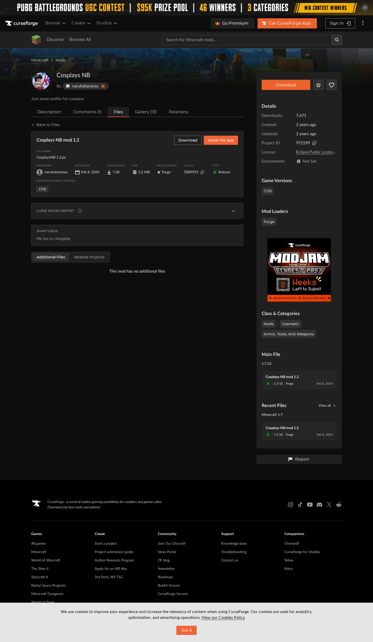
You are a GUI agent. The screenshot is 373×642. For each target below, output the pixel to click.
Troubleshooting (233, 552)
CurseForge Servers (173, 594)
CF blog (164, 560)
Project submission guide (114, 552)
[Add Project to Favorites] (318, 85)
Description (49, 111)
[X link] (329, 505)
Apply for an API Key (111, 569)
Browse (52, 23)
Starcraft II (39, 577)
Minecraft (39, 60)
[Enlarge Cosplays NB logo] (40, 81)
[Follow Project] (332, 85)
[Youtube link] (310, 505)
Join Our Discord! (171, 543)
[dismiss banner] (365, 8)
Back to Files (48, 124)
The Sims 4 (39, 569)
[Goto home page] (22, 23)
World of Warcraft (45, 560)
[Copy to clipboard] (314, 143)
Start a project (106, 543)
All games (38, 543)
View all (324, 406)
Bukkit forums (169, 585)
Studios (104, 23)
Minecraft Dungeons (47, 594)
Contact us (229, 560)
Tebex (288, 560)
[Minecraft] (36, 40)
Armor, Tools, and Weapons (289, 334)
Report (302, 459)
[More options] (363, 23)
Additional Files (51, 257)
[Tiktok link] (300, 505)
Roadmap (165, 577)
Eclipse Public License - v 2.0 (321, 152)
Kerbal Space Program (48, 585)
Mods (60, 60)
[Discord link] (319, 505)
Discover (55, 39)
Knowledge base (234, 543)
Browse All (80, 39)
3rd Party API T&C (109, 577)
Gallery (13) (146, 111)
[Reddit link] (339, 505)
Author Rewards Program (114, 560)
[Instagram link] (290, 505)
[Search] (337, 40)
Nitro (288, 569)
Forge (269, 222)
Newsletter (166, 569)
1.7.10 (268, 191)
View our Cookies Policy (223, 618)
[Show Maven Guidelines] (233, 210)
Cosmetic (290, 324)
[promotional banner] (186, 7)
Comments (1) (87, 111)
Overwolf (291, 543)
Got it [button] (186, 630)
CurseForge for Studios (302, 552)
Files (118, 111)
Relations (178, 111)
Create (78, 23)
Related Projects (89, 257)
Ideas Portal (167, 552)
